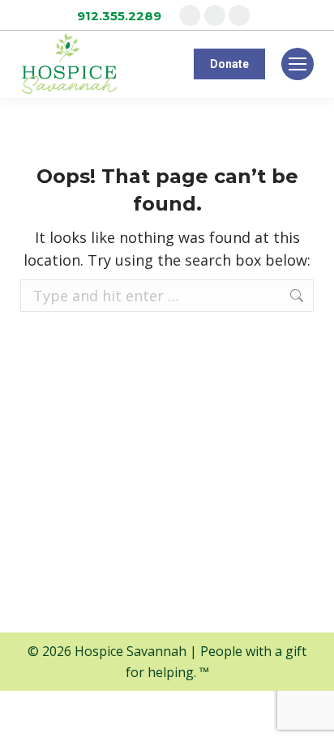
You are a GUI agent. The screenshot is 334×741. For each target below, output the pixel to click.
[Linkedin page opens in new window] (239, 15)
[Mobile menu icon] (297, 64)
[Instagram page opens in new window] (214, 15)
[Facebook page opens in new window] (189, 15)
